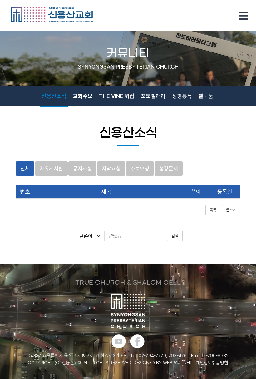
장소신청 (217, 117)
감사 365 (190, 117)
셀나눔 (205, 96)
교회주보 (83, 96)
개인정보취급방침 (212, 363)
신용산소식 (54, 96)
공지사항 (82, 168)
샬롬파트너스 (157, 117)
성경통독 (182, 96)
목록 (212, 210)
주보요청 (139, 168)
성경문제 (168, 168)
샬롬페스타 (123, 117)
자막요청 (111, 168)
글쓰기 (231, 210)
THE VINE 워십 (117, 96)
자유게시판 (51, 168)
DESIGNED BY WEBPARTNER (162, 363)
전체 (25, 168)
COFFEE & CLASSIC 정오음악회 (66, 117)
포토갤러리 (153, 96)
